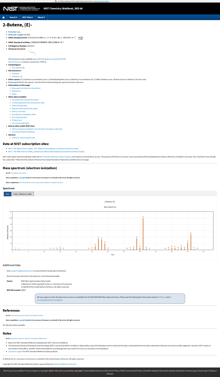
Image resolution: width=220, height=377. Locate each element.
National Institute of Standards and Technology (21, 8)
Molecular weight (15, 34)
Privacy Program (32, 370)
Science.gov (203, 370)
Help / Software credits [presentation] (23, 194)
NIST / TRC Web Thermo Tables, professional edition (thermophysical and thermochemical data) (46, 151)
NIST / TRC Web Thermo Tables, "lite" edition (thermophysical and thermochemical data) (43, 148)
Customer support (15, 351)
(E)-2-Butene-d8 (18, 67)
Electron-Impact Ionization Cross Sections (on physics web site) (37, 129)
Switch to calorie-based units (23, 137)
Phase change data (19, 105)
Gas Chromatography (20, 123)
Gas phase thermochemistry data (25, 99)
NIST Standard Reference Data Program (56, 156)
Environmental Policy (133, 370)
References (16, 91)
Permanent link (15, 82)
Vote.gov (110, 373)
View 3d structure (15, 62)
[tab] (7, 194)
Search (13, 17)
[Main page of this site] (3, 17)
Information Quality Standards (171, 370)
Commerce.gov (191, 370)
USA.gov (212, 370)
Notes (14, 94)
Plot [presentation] (7, 194)
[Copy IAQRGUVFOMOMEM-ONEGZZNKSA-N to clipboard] (63, 43)
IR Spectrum (17, 120)
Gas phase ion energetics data (24, 114)
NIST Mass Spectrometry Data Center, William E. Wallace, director (41, 182)
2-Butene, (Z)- (17, 76)
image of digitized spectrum (22, 271)
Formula (12, 32)
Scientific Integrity (150, 370)
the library (161, 297)
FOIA (122, 370)
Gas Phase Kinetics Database (23, 132)
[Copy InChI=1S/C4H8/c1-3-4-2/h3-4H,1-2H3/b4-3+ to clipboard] (75, 38)
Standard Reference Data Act (64, 364)
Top (12, 173)
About (40, 17)
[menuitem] (3, 17)
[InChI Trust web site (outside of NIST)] (80, 39)
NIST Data (26, 17)
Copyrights (44, 370)
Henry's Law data (19, 111)
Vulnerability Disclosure (94, 370)
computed (54, 59)
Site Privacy (8, 370)
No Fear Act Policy (112, 370)
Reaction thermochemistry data (25, 108)
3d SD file (62, 59)
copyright (21, 178)
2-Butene (15, 73)
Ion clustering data (19, 117)
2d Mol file (40, 59)
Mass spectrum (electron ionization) (26, 88)
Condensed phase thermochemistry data (28, 102)
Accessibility (19, 370)
